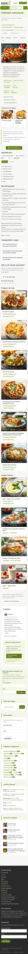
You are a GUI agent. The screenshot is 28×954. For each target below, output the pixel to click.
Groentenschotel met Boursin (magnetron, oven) (11, 402)
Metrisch (4, 161)
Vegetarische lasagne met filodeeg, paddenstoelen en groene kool (13, 434)
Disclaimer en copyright (8, 899)
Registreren (23, 3)
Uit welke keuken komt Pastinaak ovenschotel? (12, 258)
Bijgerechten (6, 533)
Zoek (22, 707)
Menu (6, 8)
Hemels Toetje (12, 824)
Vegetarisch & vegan (18, 27)
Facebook (21, 952)
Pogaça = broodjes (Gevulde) (11, 558)
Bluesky (9, 952)
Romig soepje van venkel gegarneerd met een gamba (15, 836)
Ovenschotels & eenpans (7, 27)
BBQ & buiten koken (9, 770)
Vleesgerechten (19, 753)
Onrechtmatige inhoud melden (10, 904)
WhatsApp (8, 37)
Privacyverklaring (6, 901)
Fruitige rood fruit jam (14, 830)
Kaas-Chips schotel (8, 371)
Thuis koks (4, 892)
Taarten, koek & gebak (16, 560)
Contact (3, 875)
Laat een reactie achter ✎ (10, 102)
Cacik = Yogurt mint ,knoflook (11, 499)
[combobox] (16, 7)
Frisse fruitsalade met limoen (16, 843)
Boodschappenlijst (6, 888)
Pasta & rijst (7, 772)
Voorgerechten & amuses (8, 503)
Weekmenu (4, 890)
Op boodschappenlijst (7, 155)
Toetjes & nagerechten (8, 501)
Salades (18, 774)
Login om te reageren (10, 636)
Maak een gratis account (12, 655)
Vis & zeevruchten (9, 763)
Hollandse (15, 87)
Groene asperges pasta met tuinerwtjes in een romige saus (16, 849)
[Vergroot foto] (3, 60)
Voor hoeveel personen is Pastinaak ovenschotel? (9, 245)
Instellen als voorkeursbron (11, 601)
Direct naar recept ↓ (9, 97)
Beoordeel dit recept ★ (9, 99)
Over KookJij (4, 872)
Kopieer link (23, 37)
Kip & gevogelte (8, 774)
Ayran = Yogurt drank (9, 586)
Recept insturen (5, 886)
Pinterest (15, 37)
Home (8, 18)
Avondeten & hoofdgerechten (8, 25)
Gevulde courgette (8, 311)
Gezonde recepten (9, 777)
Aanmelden (21, 692)
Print (3, 40)
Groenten (17, 772)
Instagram (15, 952)
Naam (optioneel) (6, 682)
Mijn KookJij (4, 881)
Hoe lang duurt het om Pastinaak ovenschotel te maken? (12, 252)
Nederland (6, 92)
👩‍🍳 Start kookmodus (14, 148)
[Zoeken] (25, 7)
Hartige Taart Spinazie (9, 465)
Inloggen (15, 3)
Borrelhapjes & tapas (9, 765)
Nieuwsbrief (4, 884)
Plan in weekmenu (20, 155)
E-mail (3, 689)
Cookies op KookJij (6, 895)
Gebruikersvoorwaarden (8, 897)
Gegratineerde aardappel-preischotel (14, 341)
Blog (2, 879)
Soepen (7, 758)
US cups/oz (12, 161)
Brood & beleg (13, 533)
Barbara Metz (10, 30)
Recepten (13, 18)
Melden (6, 633)
